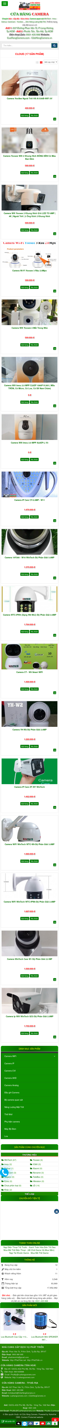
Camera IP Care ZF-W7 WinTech (29, 786)
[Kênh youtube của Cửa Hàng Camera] (42, 1423)
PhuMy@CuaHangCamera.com (23, 1410)
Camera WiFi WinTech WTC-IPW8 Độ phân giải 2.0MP (29, 901)
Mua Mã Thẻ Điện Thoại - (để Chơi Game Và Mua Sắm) (29, 1250)
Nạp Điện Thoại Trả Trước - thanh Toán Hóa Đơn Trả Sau (29, 1247)
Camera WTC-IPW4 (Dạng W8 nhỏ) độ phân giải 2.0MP (29, 614)
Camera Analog (11, 1085)
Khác (8, 1189)
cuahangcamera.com (18, 1395)
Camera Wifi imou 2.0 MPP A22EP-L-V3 (29, 442)
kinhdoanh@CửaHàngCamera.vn (21, 1392)
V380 (36, 1164)
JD (36, 1185)
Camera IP (9, 1063)
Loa (6, 1136)
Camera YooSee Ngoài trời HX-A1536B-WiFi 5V (29, 98)
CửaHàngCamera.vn (41, 37)
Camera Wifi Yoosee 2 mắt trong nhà (30, 327)
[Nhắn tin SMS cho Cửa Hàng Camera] (18, 1423)
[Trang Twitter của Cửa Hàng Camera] (37, 1423)
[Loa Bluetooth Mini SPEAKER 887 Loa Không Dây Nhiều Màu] (44, 1319)
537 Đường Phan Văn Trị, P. (26, 27)
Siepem (9, 1176)
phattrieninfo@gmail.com (18, 1357)
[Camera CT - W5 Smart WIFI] (29, 656)
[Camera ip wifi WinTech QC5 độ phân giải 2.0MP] (29, 1001)
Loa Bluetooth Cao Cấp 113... (14, 1336)
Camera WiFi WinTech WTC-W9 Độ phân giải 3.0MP (29, 844)
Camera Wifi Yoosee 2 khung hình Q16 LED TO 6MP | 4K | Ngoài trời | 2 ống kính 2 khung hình (29, 215)
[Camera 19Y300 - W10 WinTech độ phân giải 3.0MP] (29, 542)
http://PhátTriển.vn (34, 1360)
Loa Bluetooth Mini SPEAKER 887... (44, 1338)
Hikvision (38, 1181)
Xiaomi (37, 1168)
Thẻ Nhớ (8, 1114)
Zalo (24, 1424)
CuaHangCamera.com (18, 37)
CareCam (12, 21)
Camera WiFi (10, 1056)
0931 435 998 (33, 34)
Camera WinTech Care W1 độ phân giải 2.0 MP (29, 959)
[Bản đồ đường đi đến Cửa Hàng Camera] (48, 1423)
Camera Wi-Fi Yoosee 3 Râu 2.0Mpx (29, 270)
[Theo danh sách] (37, 62)
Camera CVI (10, 1070)
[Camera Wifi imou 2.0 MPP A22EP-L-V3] (29, 427)
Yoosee (37, 1159)
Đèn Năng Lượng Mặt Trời (36, 21)
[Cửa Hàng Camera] (29, 5)
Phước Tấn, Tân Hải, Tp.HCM (38, 31)
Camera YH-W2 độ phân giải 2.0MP (29, 729)
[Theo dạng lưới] (41, 62)
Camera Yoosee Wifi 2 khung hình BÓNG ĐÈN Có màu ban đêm (29, 157)
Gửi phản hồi (10, 1421)
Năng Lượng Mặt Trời (14, 1107)
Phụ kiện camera (12, 1121)
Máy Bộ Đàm (10, 1128)
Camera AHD (10, 1077)
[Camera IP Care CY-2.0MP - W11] (29, 484)
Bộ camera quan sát (13, 1099)
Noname (38, 1172)
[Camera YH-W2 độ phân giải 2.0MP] (29, 714)
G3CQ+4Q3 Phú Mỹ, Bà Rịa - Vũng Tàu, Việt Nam (30, 1405)
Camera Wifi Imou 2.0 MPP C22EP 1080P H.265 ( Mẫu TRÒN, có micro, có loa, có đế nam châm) (29, 387)
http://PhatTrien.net (18, 1360)
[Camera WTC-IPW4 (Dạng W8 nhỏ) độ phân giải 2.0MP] (29, 599)
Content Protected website (32, 1417)
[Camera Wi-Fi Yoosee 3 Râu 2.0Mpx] (29, 255)
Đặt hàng (24, 115)
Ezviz (8, 1181)
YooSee (20, 21)
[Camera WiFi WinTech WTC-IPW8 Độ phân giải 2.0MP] (29, 886)
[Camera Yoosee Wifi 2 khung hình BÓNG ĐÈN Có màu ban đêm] (29, 140)
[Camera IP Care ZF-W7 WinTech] (29, 771)
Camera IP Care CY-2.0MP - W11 (29, 500)
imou (8, 1164)
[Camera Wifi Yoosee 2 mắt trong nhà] (29, 312)
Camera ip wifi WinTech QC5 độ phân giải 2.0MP (29, 1016)
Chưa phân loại (12, 1185)
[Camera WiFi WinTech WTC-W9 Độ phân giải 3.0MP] (29, 828)
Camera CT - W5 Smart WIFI (29, 672)
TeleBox (37, 1176)
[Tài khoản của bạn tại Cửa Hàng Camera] (55, 1423)
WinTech (47, 18)
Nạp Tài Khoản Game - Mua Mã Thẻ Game (29, 1252)
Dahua (8, 1168)
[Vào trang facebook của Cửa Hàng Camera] (31, 1423)
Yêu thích (34, 115)
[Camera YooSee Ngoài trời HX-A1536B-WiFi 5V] (29, 83)
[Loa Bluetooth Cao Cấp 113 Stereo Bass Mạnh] (14, 1319)
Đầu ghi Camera (11, 1092)
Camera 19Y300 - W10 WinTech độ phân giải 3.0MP (29, 557)
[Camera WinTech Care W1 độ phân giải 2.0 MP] (29, 943)
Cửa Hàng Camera (29, 1414)
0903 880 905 (17, 1354)
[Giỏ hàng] (55, 1419)
